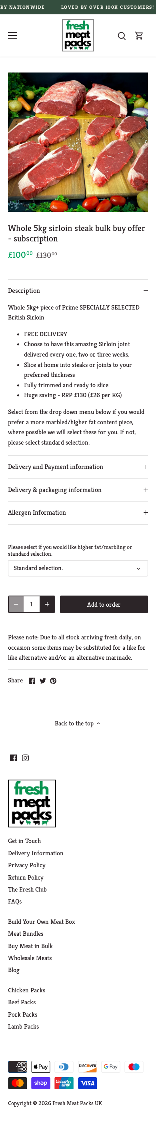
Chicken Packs (26, 990)
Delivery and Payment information (55, 467)
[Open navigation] (12, 35)
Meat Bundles (25, 933)
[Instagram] (25, 757)
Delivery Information (36, 853)
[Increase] (47, 604)
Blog (14, 970)
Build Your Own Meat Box (41, 921)
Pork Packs (22, 1014)
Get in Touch (24, 841)
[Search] (121, 36)
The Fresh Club (27, 889)
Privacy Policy (27, 865)
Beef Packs (22, 1002)
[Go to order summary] (139, 36)
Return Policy (26, 877)
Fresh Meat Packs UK (77, 1103)
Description (24, 290)
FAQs (15, 901)
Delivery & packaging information (55, 490)
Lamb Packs (23, 1026)
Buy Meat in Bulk (30, 946)
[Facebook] (13, 757)
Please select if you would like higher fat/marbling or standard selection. (70, 550)
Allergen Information (37, 512)
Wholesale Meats (30, 958)
